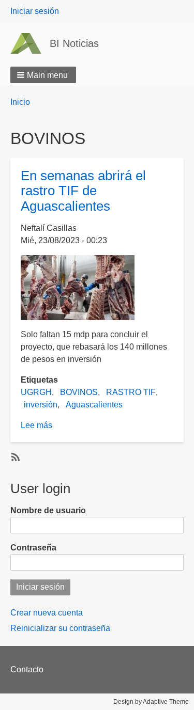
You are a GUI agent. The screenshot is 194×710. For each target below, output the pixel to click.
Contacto (26, 669)
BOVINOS (79, 392)
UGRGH (36, 392)
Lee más (36, 425)
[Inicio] (30, 43)
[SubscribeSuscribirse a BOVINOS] (14, 456)
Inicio (20, 102)
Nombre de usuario (48, 510)
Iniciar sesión (34, 11)
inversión (40, 404)
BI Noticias (74, 43)
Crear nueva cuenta (46, 612)
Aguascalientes (94, 404)
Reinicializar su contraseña (60, 628)
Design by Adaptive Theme (151, 701)
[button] (43, 75)
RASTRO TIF (131, 392)
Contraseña (33, 547)
